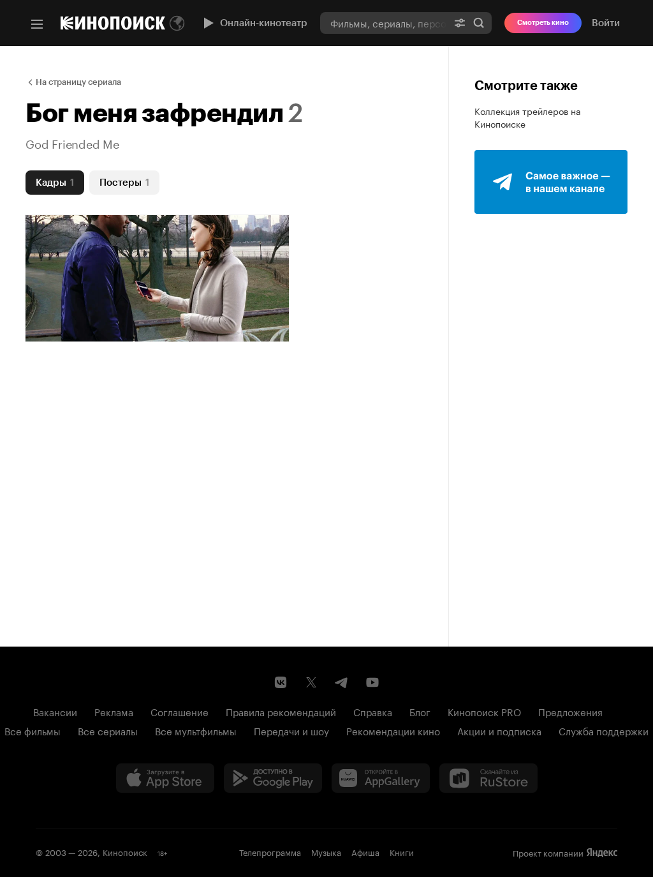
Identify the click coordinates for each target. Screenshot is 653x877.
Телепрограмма (270, 851)
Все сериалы (108, 730)
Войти (606, 23)
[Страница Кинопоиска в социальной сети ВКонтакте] (280, 682)
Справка (372, 711)
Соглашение (179, 711)
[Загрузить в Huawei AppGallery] (381, 778)
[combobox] (383, 22)
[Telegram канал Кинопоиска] (341, 682)
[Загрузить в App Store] (165, 778)
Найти (478, 22)
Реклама (113, 711)
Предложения (570, 711)
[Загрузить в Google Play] (273, 778)
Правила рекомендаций (281, 711)
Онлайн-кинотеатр (263, 23)
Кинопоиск (125, 851)
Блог (419, 711)
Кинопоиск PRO (484, 711)
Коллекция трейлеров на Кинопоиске (527, 116)
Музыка (326, 851)
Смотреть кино (543, 23)
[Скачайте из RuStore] (488, 778)
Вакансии (55, 711)
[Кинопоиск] (113, 23)
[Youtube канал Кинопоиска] (372, 682)
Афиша (365, 851)
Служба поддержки (604, 730)
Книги (402, 851)
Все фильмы (32, 730)
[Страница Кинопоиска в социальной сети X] (311, 682)
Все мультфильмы (196, 730)
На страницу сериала (78, 82)
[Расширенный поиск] (459, 22)
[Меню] (37, 24)
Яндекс (602, 852)
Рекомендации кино (393, 730)
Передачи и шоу (291, 730)
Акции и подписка (499, 730)
